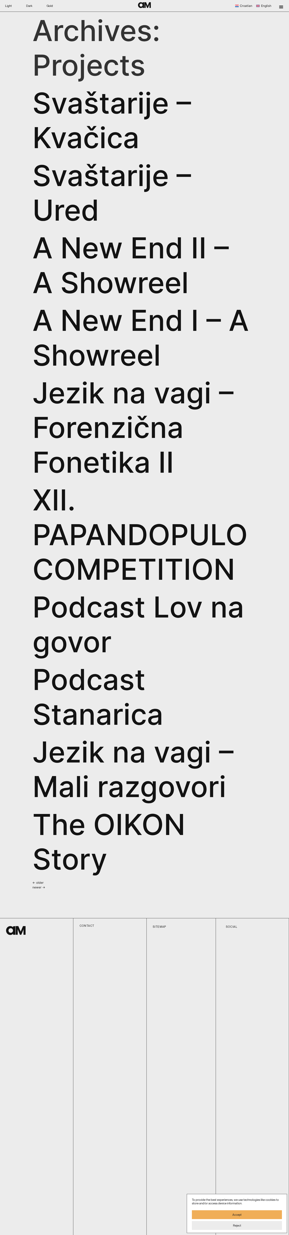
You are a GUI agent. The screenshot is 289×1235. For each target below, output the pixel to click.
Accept (236, 1215)
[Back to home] (144, 5)
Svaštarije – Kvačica (111, 120)
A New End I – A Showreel (140, 337)
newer (38, 887)
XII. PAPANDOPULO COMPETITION (140, 535)
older (38, 883)
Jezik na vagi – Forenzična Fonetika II (133, 427)
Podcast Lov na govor (138, 624)
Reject (237, 1225)
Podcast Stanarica (97, 696)
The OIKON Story (108, 841)
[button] (281, 7)
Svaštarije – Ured (111, 193)
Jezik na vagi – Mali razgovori (133, 769)
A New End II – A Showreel (130, 265)
